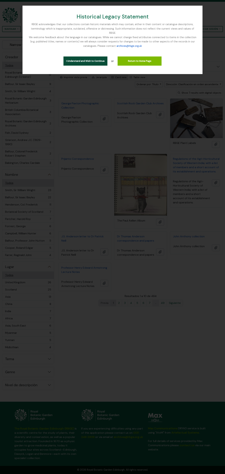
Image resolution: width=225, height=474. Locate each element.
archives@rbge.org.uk (129, 46)
